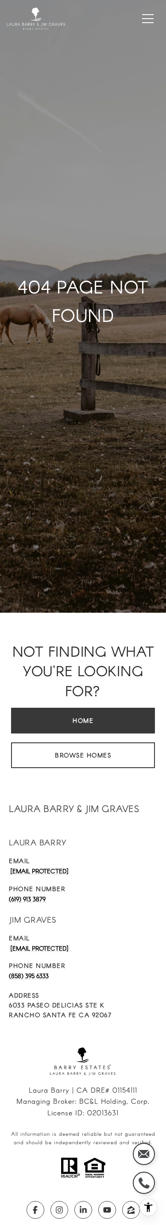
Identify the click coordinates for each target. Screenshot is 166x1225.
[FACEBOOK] (35, 1210)
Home (83, 720)
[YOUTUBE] (107, 1210)
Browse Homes (83, 755)
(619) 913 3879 (27, 899)
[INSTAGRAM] (59, 1210)
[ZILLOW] (131, 1210)
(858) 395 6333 (29, 975)
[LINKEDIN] (83, 1210)
